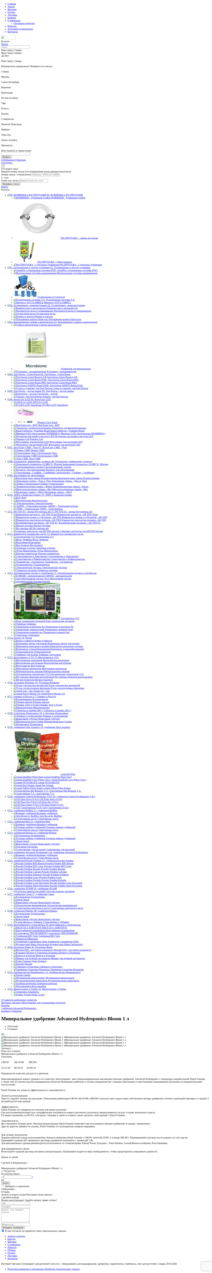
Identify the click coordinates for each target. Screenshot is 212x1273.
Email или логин (10, 180)
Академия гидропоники (20, 29)
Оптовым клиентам (24, 23)
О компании (13, 20)
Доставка (12, 15)
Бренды (11, 1239)
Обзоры (11, 1250)
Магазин (12, 9)
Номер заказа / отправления (16, 174)
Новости (12, 26)
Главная (11, 3)
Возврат (11, 17)
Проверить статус (10, 184)
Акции (11, 6)
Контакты (12, 31)
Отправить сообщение (12, 1227)
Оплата (11, 12)
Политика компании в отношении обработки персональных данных (43, 1269)
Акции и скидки (16, 1236)
